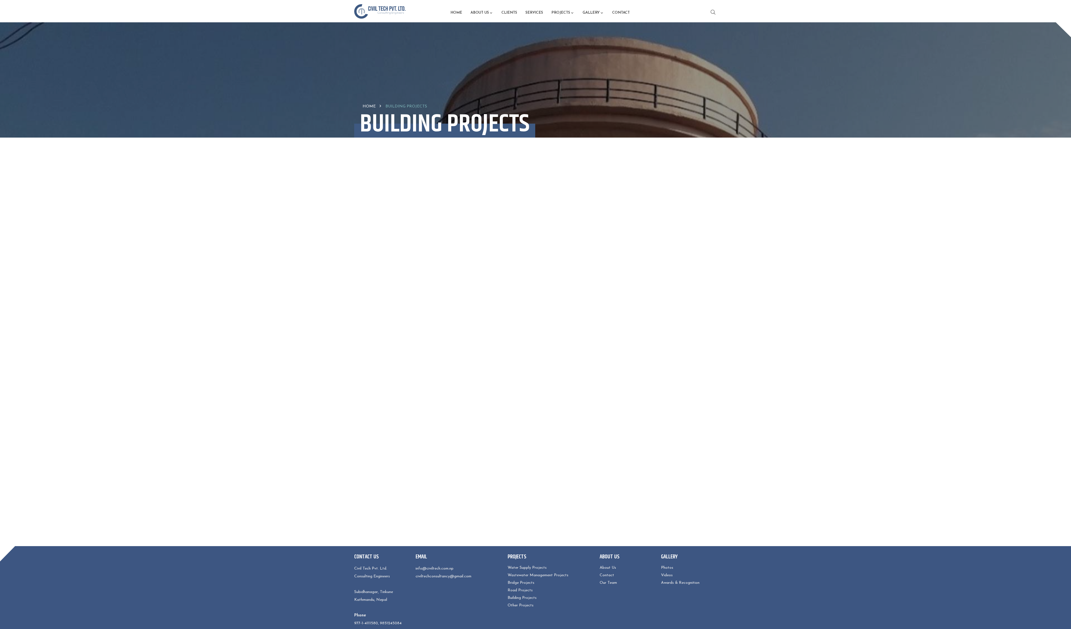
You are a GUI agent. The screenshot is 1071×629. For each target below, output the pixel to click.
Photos (667, 568)
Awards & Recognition (680, 583)
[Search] (711, 12)
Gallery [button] (591, 13)
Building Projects (522, 598)
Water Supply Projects (527, 568)
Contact (621, 13)
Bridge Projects (521, 583)
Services (534, 13)
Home (456, 13)
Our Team (608, 583)
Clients (509, 13)
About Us (608, 568)
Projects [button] (560, 13)
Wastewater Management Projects (538, 575)
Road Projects (520, 590)
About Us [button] (480, 13)
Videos (667, 575)
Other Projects (521, 605)
